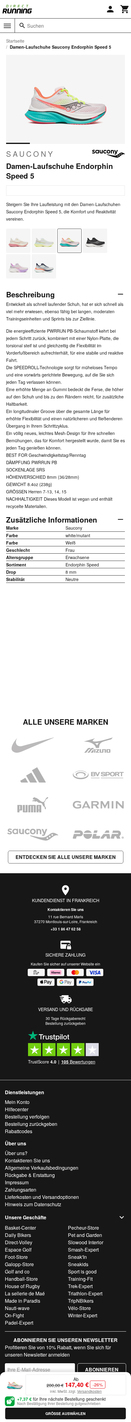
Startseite (15, 41)
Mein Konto (17, 1101)
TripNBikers (81, 1300)
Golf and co (17, 1271)
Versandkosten (89, 1391)
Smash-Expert (83, 1249)
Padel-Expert (19, 1322)
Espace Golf (18, 1249)
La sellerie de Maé (25, 1293)
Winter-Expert (82, 1315)
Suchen (35, 25)
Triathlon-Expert (85, 1293)
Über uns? (16, 1153)
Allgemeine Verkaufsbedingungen (41, 1167)
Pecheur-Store (83, 1227)
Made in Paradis (22, 1300)
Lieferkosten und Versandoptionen (42, 1196)
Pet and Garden (85, 1234)
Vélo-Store (79, 1308)
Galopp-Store (19, 1264)
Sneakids (78, 1264)
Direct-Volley (18, 1242)
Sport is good (82, 1271)
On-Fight (14, 1315)
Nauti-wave (17, 1308)
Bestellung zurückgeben (65, 1023)
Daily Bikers (18, 1234)
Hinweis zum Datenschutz (33, 1204)
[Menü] (7, 26)
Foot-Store (16, 1256)
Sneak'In (77, 1256)
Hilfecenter (16, 1109)
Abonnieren (102, 1369)
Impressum (17, 1182)
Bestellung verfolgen (27, 1116)
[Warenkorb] (125, 9)
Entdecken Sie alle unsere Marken (66, 856)
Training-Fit (80, 1278)
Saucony (30, 154)
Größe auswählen (65, 1413)
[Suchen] (22, 26)
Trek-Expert (80, 1286)
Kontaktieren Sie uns (66, 909)
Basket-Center (20, 1227)
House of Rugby (22, 1286)
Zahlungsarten (20, 1189)
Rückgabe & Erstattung (30, 1175)
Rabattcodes (18, 1131)
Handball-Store (21, 1278)
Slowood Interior (85, 1242)
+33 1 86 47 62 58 (66, 929)
